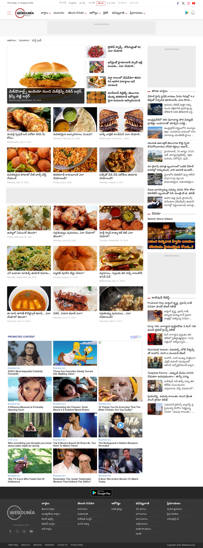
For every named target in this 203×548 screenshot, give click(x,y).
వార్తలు (44, 13)
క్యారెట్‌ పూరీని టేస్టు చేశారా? (68, 273)
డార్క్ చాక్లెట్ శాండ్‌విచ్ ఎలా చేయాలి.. (120, 134)
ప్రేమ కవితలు (173, 514)
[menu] (10, 13)
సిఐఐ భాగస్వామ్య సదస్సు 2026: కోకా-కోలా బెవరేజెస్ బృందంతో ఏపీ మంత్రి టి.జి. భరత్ (171, 191)
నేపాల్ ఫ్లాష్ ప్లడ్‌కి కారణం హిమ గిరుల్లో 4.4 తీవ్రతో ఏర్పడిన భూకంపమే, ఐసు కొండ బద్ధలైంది (171, 98)
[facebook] (178, 3)
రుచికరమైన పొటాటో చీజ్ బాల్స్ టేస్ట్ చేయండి (26, 176)
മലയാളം (111, 3)
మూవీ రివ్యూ (83, 524)
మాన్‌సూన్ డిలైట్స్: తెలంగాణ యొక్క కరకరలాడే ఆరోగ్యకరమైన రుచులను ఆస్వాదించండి (124, 97)
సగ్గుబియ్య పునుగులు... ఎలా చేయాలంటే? (115, 315)
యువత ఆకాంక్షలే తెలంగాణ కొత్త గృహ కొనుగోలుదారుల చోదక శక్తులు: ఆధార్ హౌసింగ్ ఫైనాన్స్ (169, 145)
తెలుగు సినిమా (76, 13)
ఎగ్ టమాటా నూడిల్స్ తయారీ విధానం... (29, 273)
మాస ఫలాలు (142, 519)
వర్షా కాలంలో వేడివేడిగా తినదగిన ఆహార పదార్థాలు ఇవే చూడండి (124, 81)
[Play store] (187, 12)
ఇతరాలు (11, 40)
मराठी (92, 3)
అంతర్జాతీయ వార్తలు (51, 514)
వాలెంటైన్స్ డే (173, 519)
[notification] (193, 12)
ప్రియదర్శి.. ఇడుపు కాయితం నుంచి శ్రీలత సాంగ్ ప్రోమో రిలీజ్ (170, 398)
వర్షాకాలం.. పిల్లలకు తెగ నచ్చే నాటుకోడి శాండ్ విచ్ (120, 275)
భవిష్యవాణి (118, 13)
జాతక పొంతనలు (143, 529)
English (72, 3)
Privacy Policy (77, 545)
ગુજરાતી (133, 3)
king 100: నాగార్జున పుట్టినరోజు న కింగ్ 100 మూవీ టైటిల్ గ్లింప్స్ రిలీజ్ (172, 328)
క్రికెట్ (105, 13)
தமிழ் (82, 3)
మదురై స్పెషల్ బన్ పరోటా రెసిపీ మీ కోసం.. (26, 136)
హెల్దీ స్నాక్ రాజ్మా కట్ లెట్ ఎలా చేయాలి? (116, 235)
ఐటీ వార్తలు (47, 529)
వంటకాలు (24, 40)
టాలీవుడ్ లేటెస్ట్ (161, 298)
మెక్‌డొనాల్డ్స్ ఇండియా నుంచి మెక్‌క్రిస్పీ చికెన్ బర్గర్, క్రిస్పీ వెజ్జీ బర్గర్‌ (45, 94)
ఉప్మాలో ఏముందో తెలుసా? (22, 233)
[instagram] (188, 3)
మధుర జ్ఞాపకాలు (174, 509)
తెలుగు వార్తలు (48, 509)
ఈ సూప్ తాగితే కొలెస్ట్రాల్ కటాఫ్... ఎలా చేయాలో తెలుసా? (29, 315)
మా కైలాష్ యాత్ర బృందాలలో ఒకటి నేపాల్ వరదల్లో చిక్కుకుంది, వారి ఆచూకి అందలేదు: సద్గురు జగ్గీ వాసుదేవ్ (171, 168)
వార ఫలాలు (141, 514)
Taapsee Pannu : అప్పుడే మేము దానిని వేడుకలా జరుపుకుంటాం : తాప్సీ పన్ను (170, 375)
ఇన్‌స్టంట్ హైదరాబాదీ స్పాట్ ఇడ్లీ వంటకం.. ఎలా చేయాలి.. (125, 64)
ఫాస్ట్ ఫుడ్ (37, 40)
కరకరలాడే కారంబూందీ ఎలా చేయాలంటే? (68, 176)
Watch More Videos (160, 219)
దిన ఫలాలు (141, 509)
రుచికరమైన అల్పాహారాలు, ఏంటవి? (72, 134)
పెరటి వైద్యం (116, 509)
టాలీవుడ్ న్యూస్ (85, 519)
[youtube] (193, 3)
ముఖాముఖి (83, 514)
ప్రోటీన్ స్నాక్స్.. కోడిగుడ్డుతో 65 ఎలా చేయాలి (124, 49)
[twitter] (183, 3)
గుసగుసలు (82, 509)
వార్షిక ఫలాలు (142, 524)
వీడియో (156, 214)
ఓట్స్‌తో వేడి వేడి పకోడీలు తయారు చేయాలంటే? (118, 176)
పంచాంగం (59, 13)
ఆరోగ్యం (93, 13)
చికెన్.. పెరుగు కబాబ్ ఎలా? (68, 314)
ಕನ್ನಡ (122, 3)
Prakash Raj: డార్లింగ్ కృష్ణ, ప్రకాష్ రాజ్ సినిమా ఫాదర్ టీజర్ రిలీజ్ (170, 305)
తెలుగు (101, 3)
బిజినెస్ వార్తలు (48, 524)
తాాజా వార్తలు (160, 91)
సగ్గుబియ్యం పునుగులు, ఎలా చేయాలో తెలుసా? (74, 235)
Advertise (37, 545)
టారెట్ (138, 534)
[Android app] (101, 493)
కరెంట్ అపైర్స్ (47, 519)
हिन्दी (63, 3)
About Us (25, 545)
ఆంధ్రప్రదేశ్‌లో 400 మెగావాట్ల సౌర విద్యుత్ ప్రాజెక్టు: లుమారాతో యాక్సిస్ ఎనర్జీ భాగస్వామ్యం (170, 121)
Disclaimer (49, 545)
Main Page (13, 545)
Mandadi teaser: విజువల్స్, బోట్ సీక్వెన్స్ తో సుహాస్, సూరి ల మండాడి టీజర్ (171, 351)
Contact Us (62, 545)
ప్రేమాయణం (136, 13)
